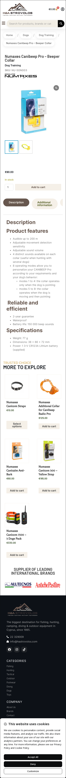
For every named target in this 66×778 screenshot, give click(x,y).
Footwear (11, 682)
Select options (17, 425)
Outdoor (11, 678)
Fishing (10, 666)
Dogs (26, 35)
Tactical (10, 674)
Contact (10, 715)
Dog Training (46, 35)
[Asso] (48, 585)
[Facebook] (9, 649)
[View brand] (21, 77)
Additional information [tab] (44, 204)
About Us (11, 707)
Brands (10, 711)
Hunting (10, 670)
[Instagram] (17, 649)
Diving (9, 686)
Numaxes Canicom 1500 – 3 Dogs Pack (16, 534)
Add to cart (38, 187)
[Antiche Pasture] (18, 585)
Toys (9, 694)
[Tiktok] (24, 649)
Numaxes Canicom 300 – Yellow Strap (48, 470)
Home (9, 35)
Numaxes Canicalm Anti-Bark (15, 470)
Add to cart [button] (49, 426)
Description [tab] (16, 202)
